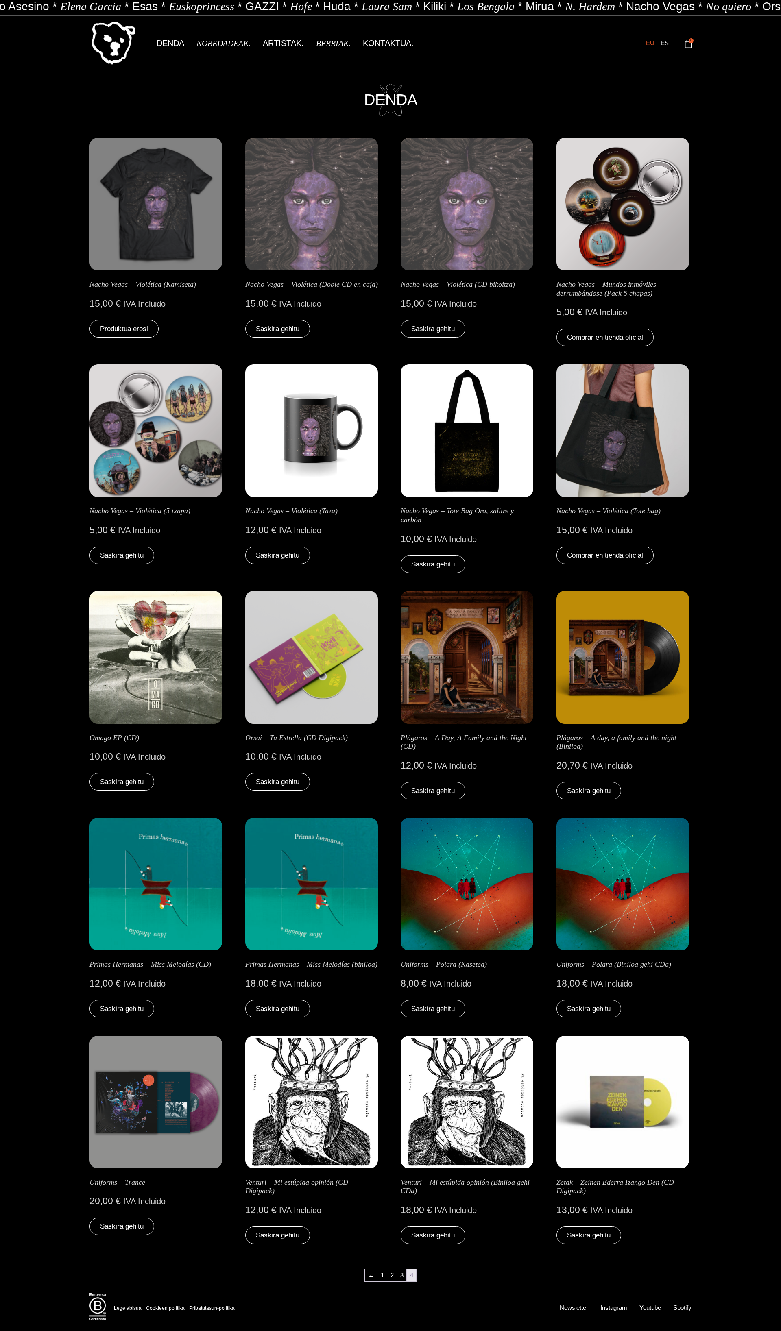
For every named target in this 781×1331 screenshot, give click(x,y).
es (665, 43)
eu (650, 43)
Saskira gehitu (277, 329)
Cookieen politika (165, 1308)
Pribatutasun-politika (212, 1308)
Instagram (613, 1307)
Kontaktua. (388, 43)
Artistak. (283, 43)
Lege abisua (128, 1308)
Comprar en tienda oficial (605, 337)
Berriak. (333, 43)
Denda (170, 43)
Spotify (682, 1307)
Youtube (650, 1307)
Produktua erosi (124, 329)
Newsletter (574, 1307)
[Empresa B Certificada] (97, 1306)
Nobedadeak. (223, 43)
